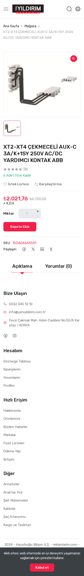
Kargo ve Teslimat (17, 525)
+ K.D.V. (9, 203)
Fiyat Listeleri (13, 443)
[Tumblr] (51, 249)
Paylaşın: (10, 249)
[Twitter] (33, 249)
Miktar (8, 214)
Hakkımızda (12, 411)
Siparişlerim (12, 369)
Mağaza (30, 26)
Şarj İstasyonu (14, 517)
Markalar (9, 435)
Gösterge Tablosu (17, 361)
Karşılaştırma (50, 184)
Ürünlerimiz (11, 419)
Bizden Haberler (15, 427)
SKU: (7, 243)
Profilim (9, 386)
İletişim (8, 459)
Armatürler (11, 484)
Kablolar (9, 509)
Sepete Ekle (20, 227)
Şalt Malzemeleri (15, 500)
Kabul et (42, 568)
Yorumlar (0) (58, 266)
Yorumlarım (11, 378)
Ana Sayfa (11, 26)
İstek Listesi (18, 184)
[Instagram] (14, 336)
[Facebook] (24, 249)
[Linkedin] (42, 249)
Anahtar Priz (13, 492)
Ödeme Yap (12, 451)
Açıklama (22, 266)
